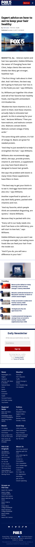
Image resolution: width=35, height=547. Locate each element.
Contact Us (19, 459)
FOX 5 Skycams (20, 377)
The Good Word (6, 468)
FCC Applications (21, 474)
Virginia (3, 377)
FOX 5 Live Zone (6, 466)
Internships (19, 476)
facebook (12, 526)
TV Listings (4, 428)
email (26, 526)
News (3, 372)
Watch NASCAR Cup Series (7, 499)
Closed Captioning (21, 481)
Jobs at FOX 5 (20, 478)
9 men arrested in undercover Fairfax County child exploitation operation (21, 302)
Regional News (5, 408)
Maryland (4, 379)
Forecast (18, 374)
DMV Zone (4, 455)
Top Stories (4, 402)
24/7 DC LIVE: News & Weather (7, 382)
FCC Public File (20, 472)
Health (17, 28)
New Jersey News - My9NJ (6, 420)
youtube (9, 526)
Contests (18, 470)
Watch (4, 426)
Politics (19, 407)
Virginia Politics (20, 414)
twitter (15, 526)
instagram (19, 526)
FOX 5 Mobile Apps (21, 465)
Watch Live (26, 3)
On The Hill (4, 462)
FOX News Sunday (6, 400)
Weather (19, 372)
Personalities (20, 461)
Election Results (20, 418)
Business (4, 391)
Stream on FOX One (5, 486)
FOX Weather (20, 387)
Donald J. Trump (20, 420)
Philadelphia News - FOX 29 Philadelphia (7, 416)
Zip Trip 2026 (20, 438)
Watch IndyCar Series (5, 503)
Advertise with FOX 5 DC (21, 452)
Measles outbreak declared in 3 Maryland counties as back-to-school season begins (22, 294)
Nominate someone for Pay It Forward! (22, 435)
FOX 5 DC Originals (5, 447)
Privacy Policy (19, 357)
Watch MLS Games (7, 517)
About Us (20, 446)
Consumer (4, 394)
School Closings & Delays (21, 382)
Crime (3, 387)
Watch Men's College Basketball (6, 506)
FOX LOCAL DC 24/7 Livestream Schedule (6, 440)
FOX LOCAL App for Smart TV (22, 456)
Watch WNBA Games (5, 514)
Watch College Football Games (6, 493)
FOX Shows (4, 433)
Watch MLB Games (7, 496)
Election (18, 416)
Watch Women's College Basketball (6, 510)
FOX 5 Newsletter (21, 463)
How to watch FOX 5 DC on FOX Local (6, 435)
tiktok (22, 526)
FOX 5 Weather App (21, 385)
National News (5, 385)
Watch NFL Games (6, 490)
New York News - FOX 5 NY (6, 412)
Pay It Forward (20, 433)
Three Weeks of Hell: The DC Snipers (7, 471)
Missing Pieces (5, 474)
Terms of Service (18, 359)
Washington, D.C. (6, 374)
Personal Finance (6, 398)
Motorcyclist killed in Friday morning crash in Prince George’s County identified (21, 286)
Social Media (19, 467)
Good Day (20, 426)
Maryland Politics (21, 412)
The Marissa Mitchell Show (5, 452)
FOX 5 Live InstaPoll (22, 449)
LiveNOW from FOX (7, 430)
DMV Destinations (21, 430)
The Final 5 (4, 459)
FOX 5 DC (12, 28)
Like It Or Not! (5, 457)
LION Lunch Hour (21, 428)
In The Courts (5, 464)
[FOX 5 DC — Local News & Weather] (6, 3)
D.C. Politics (19, 409)
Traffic (18, 379)
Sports (3, 389)
